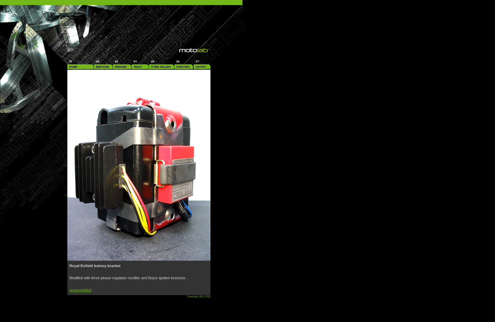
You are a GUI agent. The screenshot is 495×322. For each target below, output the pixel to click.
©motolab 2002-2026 (198, 296)
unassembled (80, 290)
